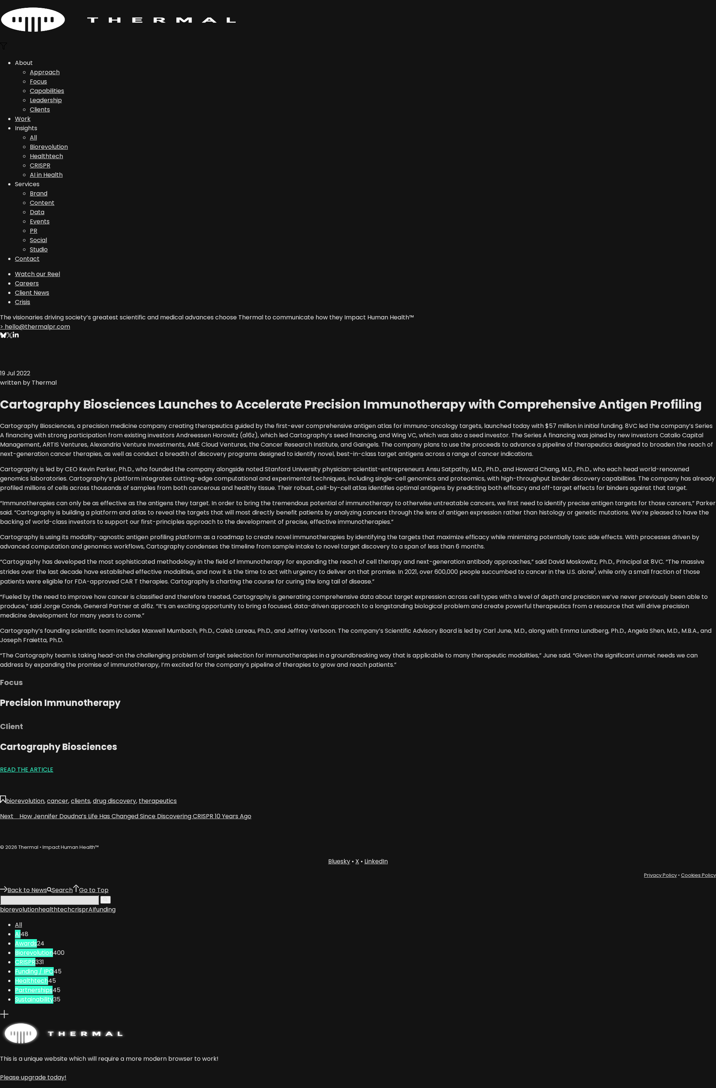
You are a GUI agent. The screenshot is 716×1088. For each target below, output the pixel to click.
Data (37, 212)
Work (23, 119)
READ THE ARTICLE (26, 769)
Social (38, 240)
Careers (27, 283)
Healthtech (46, 156)
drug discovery (114, 801)
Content (42, 202)
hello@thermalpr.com (35, 326)
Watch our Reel (37, 274)
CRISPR (40, 165)
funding (105, 909)
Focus (38, 81)
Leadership (46, 100)
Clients (40, 109)
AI (91, 909)
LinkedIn (376, 861)
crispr (79, 909)
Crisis (22, 302)
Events (40, 221)
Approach (45, 72)
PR (33, 230)
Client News (32, 292)
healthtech (54, 909)
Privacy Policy (660, 875)
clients (80, 801)
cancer (57, 801)
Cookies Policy (698, 875)
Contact (27, 258)
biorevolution (25, 801)
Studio (39, 249)
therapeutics (158, 801)
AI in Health (46, 175)
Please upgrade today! (33, 1077)
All (33, 137)
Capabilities (47, 91)
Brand (38, 193)
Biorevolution (49, 147)
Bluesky (339, 861)
